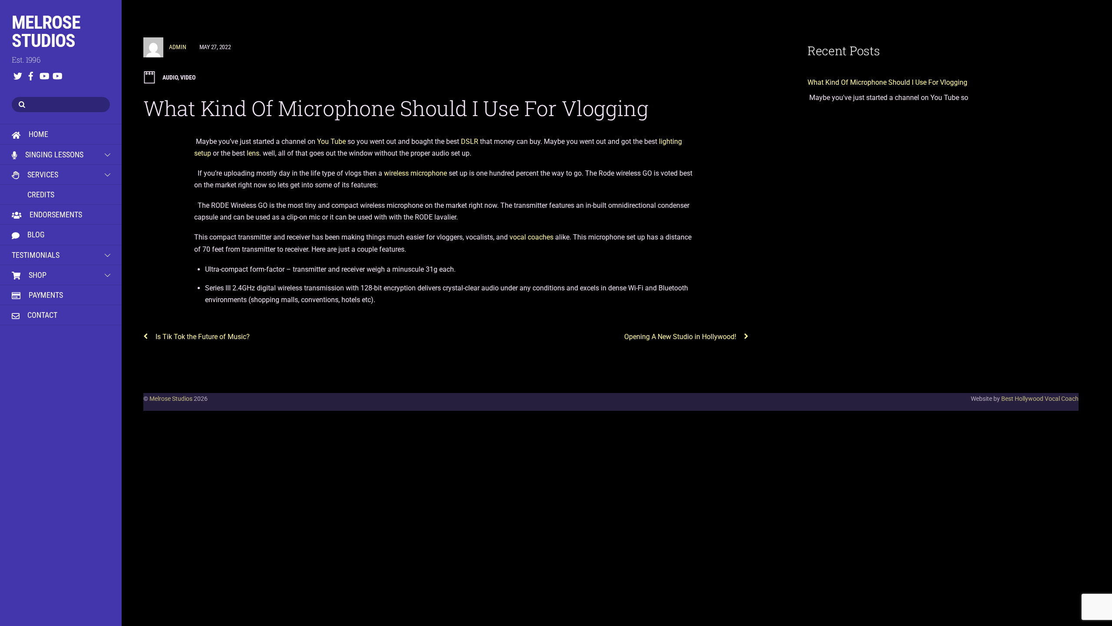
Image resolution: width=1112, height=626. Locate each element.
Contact (41, 315)
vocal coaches (531, 237)
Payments (45, 295)
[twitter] (18, 74)
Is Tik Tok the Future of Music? (203, 337)
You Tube (331, 141)
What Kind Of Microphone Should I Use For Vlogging (396, 108)
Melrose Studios (170, 398)
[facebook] (31, 74)
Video (187, 77)
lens (252, 153)
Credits (40, 194)
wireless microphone (415, 173)
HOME (37, 134)
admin (177, 46)
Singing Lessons (53, 154)
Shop (36, 275)
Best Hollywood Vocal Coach (1040, 398)
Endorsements (55, 214)
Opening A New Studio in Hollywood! (680, 337)
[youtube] (44, 74)
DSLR (469, 141)
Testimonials (36, 255)
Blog (35, 234)
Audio (170, 77)
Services (42, 174)
